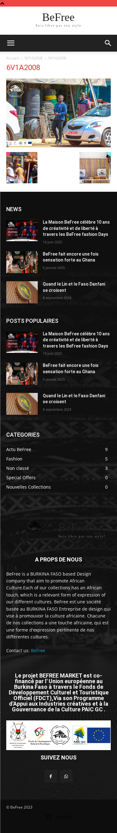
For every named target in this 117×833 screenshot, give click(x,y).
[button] (108, 43)
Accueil (12, 58)
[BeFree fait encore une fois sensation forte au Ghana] (22, 262)
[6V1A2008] (58, 145)
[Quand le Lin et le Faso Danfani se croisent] (22, 292)
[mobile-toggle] (11, 43)
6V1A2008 (33, 58)
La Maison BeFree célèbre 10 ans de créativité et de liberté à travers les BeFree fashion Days (76, 228)
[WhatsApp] (66, 776)
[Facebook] (51, 776)
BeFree (38, 650)
